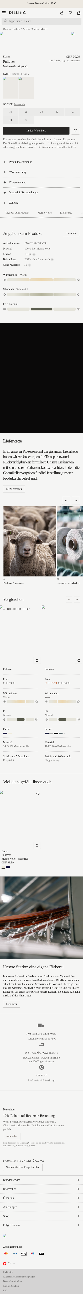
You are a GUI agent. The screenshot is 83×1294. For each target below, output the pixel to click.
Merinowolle (45, 212)
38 (41, 112)
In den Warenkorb (36, 130)
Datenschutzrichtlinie (12, 1281)
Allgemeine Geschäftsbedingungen (19, 1276)
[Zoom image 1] (8, 43)
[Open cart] (78, 12)
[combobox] (9, 1264)
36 (26, 112)
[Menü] (4, 12)
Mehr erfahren (14, 488)
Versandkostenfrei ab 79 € (41, 3)
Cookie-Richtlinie (11, 1286)
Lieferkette (66, 212)
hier (28, 1146)
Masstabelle (19, 104)
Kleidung (16, 29)
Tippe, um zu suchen (19, 21)
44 (10, 120)
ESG (5, 1290)
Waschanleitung (17, 172)
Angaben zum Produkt (17, 212)
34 (10, 112)
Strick (35, 29)
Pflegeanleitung (17, 182)
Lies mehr (71, 233)
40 (57, 112)
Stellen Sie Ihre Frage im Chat (23, 1167)
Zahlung (13, 202)
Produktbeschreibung (20, 162)
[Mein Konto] (61, 12)
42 (72, 112)
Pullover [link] (43, 29)
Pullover (26, 29)
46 (26, 120)
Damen (6, 29)
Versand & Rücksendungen (23, 192)
